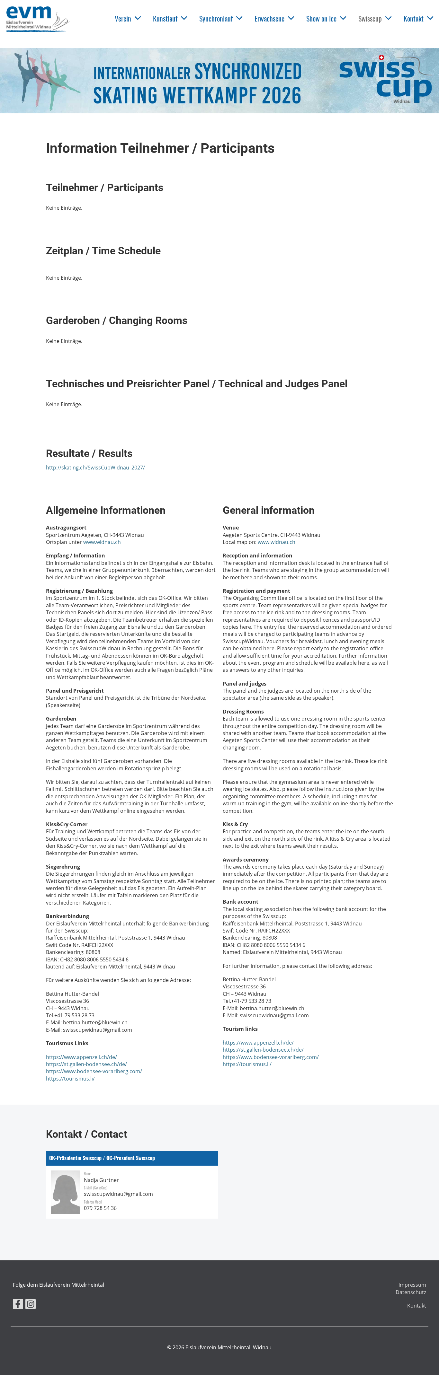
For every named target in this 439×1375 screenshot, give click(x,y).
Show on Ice (321, 18)
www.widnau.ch (102, 542)
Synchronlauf (216, 18)
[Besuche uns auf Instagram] (30, 1305)
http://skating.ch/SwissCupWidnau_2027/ (95, 467)
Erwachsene (269, 18)
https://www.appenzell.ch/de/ (81, 1057)
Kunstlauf (165, 18)
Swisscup (370, 18)
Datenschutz (411, 1292)
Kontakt (414, 18)
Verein (123, 18)
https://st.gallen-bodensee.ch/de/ (86, 1064)
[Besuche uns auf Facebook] (18, 1305)
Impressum (412, 1284)
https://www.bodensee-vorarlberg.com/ (94, 1071)
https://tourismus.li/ (70, 1078)
